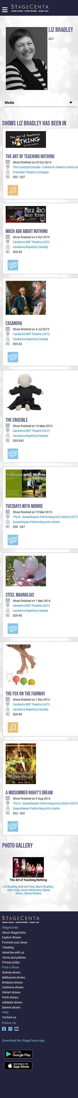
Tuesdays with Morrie (24, 506)
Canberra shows (12, 987)
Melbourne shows (13, 977)
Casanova (14, 323)
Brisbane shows (12, 982)
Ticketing (8, 947)
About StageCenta (14, 932)
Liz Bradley (10, 886)
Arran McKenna (31, 890)
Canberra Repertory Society (30, 247)
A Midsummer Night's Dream (29, 793)
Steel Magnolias (20, 595)
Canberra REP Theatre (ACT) (31, 242)
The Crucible (17, 420)
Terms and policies (14, 957)
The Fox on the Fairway (25, 694)
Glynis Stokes (32, 893)
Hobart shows (11, 992)
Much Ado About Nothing (27, 231)
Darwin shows (11, 1007)
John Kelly (13, 890)
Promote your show (14, 942)
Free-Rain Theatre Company (31, 172)
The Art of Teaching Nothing (30, 156)
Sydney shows (11, 972)
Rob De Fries (26, 886)
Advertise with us (13, 952)
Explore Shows (11, 937)
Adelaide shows (12, 1002)
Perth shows (10, 997)
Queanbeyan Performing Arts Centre (36, 522)
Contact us (9, 1017)
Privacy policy (11, 962)
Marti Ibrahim (44, 886)
